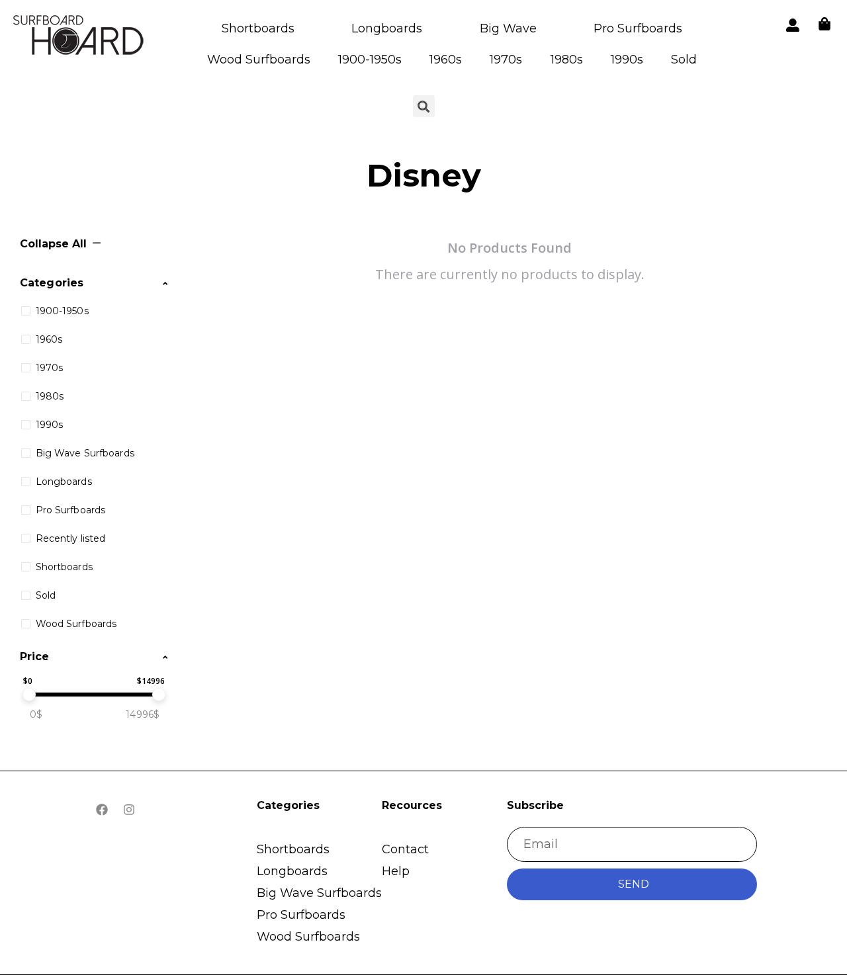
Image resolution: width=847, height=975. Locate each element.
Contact (405, 849)
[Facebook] (102, 810)
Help (396, 871)
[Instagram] (129, 810)
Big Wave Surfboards (319, 893)
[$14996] (158, 694)
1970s (506, 59)
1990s (627, 59)
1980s (567, 59)
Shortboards (258, 28)
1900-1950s (370, 59)
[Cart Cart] (824, 24)
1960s (445, 59)
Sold (684, 59)
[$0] (29, 694)
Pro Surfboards (638, 28)
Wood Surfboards (258, 59)
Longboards (386, 28)
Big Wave (508, 28)
